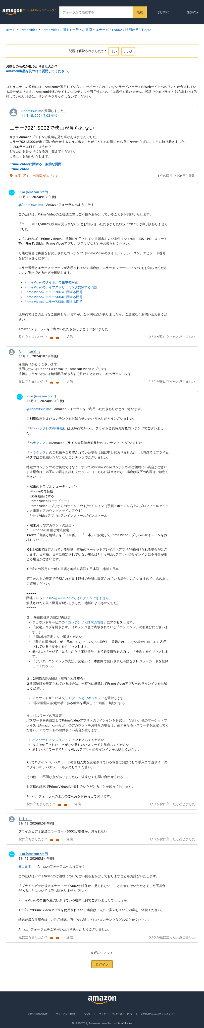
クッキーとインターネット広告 (115, 1013)
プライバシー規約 (65, 1013)
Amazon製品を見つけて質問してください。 (38, 71)
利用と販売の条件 (37, 1013)
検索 (140, 12)
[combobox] (103, 12)
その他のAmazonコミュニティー (157, 1013)
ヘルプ (87, 1013)
